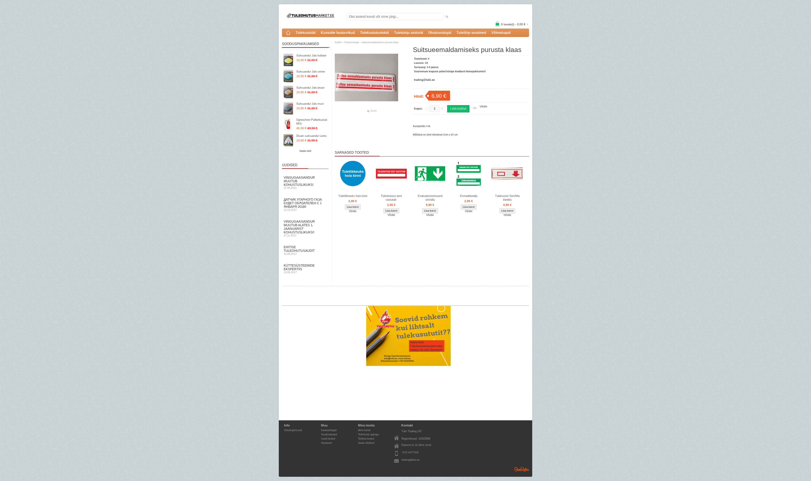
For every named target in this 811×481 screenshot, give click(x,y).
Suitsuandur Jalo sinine (310, 71)
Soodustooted (329, 434)
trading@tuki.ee (410, 459)
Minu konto (364, 430)
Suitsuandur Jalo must (310, 103)
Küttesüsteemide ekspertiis (299, 269)
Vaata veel (305, 150)
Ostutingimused (293, 430)
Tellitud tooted (366, 438)
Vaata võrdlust (366, 442)
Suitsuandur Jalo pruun (310, 87)
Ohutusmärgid (439, 32)
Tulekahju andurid (408, 32)
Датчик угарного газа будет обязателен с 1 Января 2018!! (303, 204)
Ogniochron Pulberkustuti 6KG (311, 121)
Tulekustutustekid (374, 32)
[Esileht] (288, 33)
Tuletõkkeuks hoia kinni (352, 195)
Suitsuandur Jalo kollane (311, 55)
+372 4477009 (409, 452)
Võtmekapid (501, 32)
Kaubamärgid (329, 430)
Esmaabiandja (468, 195)
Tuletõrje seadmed (471, 32)
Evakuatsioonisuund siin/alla (430, 197)
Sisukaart (326, 442)
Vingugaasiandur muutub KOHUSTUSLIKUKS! (299, 182)
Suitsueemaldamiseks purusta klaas (380, 42)
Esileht (338, 42)
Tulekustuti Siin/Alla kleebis (507, 197)
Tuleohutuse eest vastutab (391, 197)
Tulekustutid (306, 32)
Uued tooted (328, 438)
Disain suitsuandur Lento (311, 135)
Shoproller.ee (521, 469)
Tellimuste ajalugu (368, 434)
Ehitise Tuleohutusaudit (299, 250)
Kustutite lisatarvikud (338, 32)
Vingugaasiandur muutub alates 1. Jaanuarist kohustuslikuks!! (299, 228)
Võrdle (483, 106)
